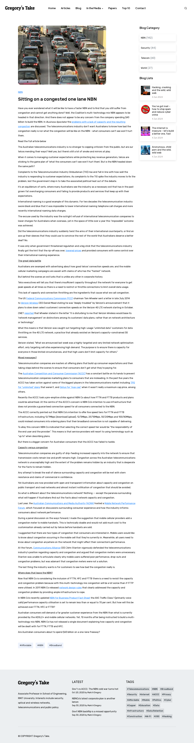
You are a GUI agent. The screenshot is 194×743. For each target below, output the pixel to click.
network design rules (70, 587)
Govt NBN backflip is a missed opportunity (94, 711)
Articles (65, 8)
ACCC (156, 694)
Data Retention (155, 711)
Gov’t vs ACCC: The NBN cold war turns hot (95, 689)
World (144, 68)
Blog (78, 8)
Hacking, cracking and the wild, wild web (161, 90)
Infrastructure (136, 711)
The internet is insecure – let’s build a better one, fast (163, 131)
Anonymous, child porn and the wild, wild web (161, 150)
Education (145, 705)
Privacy (167, 694)
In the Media (93, 8)
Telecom (145, 58)
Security (145, 48)
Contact (140, 8)
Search (186, 8)
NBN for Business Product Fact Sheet (70, 598)
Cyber (168, 700)
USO (157, 716)
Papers (112, 8)
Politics (157, 700)
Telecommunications (138, 689)
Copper (132, 705)
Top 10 (126, 8)
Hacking (167, 716)
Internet (145, 694)
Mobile (146, 700)
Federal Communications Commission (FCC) (49, 298)
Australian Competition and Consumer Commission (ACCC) (54, 373)
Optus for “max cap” (70, 387)
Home (52, 8)
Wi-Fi (148, 716)
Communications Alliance (47, 547)
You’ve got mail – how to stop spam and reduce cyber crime (161, 110)
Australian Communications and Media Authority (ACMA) (63, 503)
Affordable (26, 645)
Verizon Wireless (29, 303)
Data (156, 705)
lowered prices (73, 250)
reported (29, 313)
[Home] (20, 8)
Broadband (56, 645)
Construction (135, 716)
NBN (20, 92)
